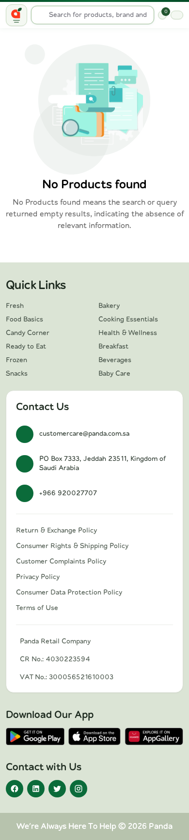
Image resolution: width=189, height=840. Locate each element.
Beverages (114, 360)
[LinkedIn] (36, 788)
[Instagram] (78, 788)
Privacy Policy (38, 577)
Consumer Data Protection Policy (69, 592)
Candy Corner (27, 333)
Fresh (15, 306)
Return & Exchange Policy (56, 530)
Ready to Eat (26, 346)
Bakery (109, 306)
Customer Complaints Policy (61, 561)
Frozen (16, 360)
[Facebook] (14, 788)
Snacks (17, 373)
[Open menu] (16, 15)
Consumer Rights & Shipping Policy (72, 546)
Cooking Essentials (128, 319)
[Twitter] (57, 788)
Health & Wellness (127, 333)
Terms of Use (37, 608)
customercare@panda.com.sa (84, 433)
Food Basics (24, 319)
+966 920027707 (68, 493)
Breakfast (113, 346)
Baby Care (114, 373)
